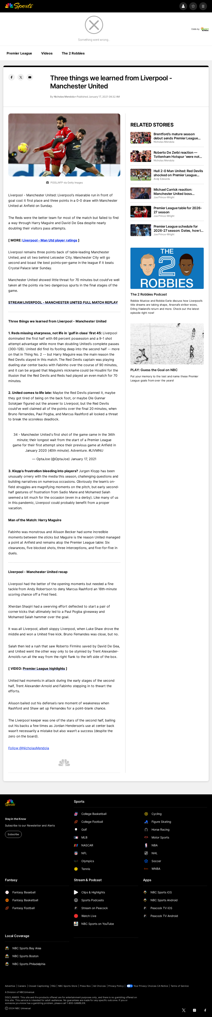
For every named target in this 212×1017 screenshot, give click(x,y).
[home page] (19, 6)
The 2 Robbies (73, 53)
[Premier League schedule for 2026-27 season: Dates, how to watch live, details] (140, 230)
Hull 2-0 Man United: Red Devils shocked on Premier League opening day (178, 173)
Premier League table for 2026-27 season (178, 210)
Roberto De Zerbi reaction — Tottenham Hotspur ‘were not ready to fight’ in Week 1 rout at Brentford (178, 154)
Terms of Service (180, 985)
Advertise (10, 985)
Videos (46, 53)
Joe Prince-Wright (164, 197)
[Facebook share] (11, 77)
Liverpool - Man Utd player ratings (49, 240)
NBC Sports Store (67, 985)
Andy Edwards (162, 178)
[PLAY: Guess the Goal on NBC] (167, 343)
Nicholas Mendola (64, 96)
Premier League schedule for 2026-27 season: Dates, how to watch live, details (178, 228)
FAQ (53, 985)
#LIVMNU (96, 450)
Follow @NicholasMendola (28, 748)
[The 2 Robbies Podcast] (167, 268)
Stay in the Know (15, 818)
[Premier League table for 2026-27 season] (140, 211)
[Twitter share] (20, 77)
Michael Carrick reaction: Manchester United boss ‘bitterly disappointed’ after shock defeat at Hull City (174, 191)
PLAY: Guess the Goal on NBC (154, 370)
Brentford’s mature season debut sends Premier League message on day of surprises (176, 136)
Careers (22, 985)
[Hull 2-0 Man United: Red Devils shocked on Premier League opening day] (140, 174)
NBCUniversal (26, 992)
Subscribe (13, 834)
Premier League (19, 53)
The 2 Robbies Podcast (148, 294)
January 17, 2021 (83, 459)
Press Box (85, 985)
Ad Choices (99, 985)
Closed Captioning (39, 985)
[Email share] (29, 77)
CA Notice (162, 985)
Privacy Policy (116, 985)
